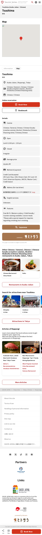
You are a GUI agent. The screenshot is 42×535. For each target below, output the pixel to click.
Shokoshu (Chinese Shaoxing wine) (19, 90)
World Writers (14, 368)
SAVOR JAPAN (6, 390)
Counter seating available (12, 215)
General (17, 87)
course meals (28, 215)
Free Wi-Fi (7, 213)
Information (8, 68)
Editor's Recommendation (9, 365)
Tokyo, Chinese (27, 390)
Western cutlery (17, 213)
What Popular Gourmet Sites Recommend (30, 365)
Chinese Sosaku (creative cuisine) (20, 88)
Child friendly (29, 213)
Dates (24, 368)
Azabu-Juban (12, 82)
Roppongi (21, 82)
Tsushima (8, 10)
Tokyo (28, 82)
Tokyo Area (16, 390)
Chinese (10, 87)
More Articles (21, 382)
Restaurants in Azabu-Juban (21, 284)
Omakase (6, 368)
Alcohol (29, 89)
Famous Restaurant (29, 371)
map (33, 192)
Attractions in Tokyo (21, 321)
